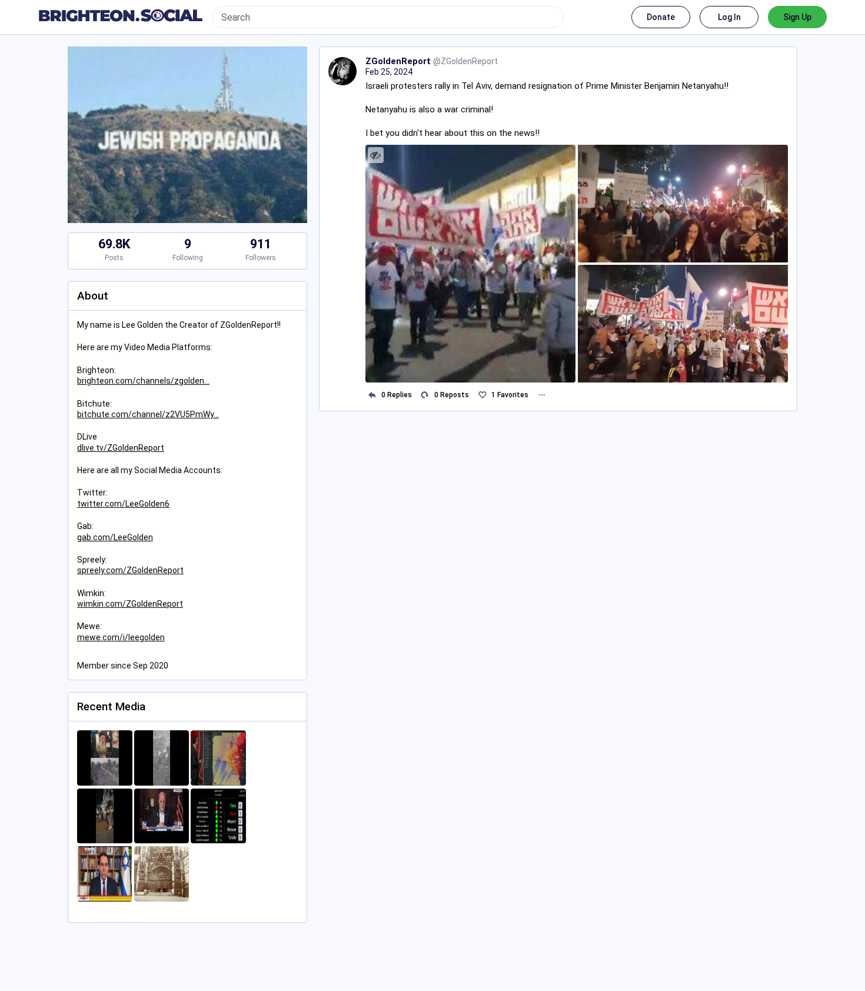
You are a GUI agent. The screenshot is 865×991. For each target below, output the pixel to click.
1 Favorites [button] (509, 395)
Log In (729, 17)
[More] (541, 395)
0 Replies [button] (396, 395)
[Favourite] (482, 395)
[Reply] (372, 395)
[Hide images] (376, 155)
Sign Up (797, 17)
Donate (661, 17)
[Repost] (425, 395)
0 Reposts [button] (451, 395)
